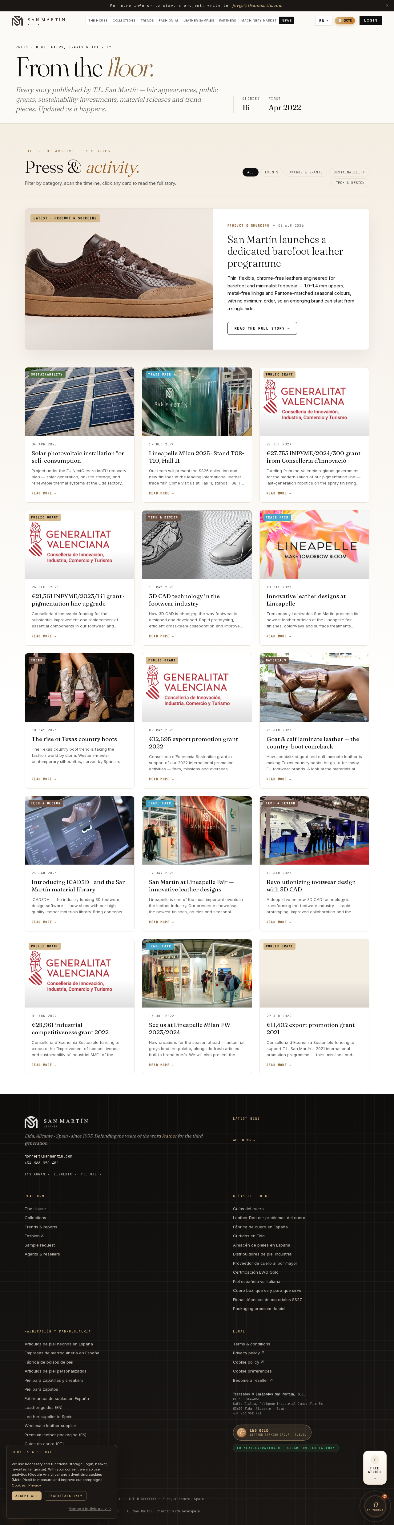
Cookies (19, 1485)
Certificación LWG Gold (256, 1272)
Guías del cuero (248, 1208)
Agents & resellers (42, 1253)
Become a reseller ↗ (253, 1380)
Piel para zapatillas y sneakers (54, 1380)
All (250, 172)
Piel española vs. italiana (256, 1281)
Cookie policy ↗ (248, 1362)
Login (370, 20)
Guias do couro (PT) (44, 1443)
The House (35, 1208)
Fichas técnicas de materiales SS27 (267, 1299)
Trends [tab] (147, 20)
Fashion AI (35, 1235)
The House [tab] (97, 20)
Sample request (40, 1245)
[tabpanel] (197, 562)
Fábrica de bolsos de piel (49, 1362)
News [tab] (286, 20)
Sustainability (349, 172)
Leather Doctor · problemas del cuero (269, 1217)
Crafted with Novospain (178, 1511)
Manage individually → (90, 1509)
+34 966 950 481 (42, 1163)
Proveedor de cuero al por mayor (265, 1263)
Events (271, 172)
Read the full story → (262, 328)
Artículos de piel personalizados (55, 1371)
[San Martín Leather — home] (38, 20)
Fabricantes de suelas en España (57, 1398)
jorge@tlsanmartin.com (257, 5)
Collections (35, 1217)
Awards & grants (306, 172)
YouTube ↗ (91, 1174)
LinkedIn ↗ (65, 1174)
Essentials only (65, 1496)
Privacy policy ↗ (249, 1352)
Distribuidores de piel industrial (262, 1253)
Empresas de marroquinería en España (62, 1352)
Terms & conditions (251, 1343)
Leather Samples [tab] (198, 20)
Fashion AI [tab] (168, 20)
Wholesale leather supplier (50, 1425)
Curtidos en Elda (249, 1235)
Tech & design (350, 182)
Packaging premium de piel (259, 1308)
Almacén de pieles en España (261, 1245)
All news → (244, 1140)
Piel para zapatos (41, 1389)
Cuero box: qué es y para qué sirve (267, 1290)
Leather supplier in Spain (49, 1416)
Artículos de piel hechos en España (59, 1343)
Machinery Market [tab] (258, 20)
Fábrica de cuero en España (260, 1226)
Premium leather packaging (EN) (55, 1434)
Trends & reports (41, 1226)
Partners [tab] (227, 20)
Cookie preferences (252, 1371)
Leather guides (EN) (43, 1407)
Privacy (34, 1485)
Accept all (26, 1496)
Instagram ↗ (37, 1174)
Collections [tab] (124, 20)
